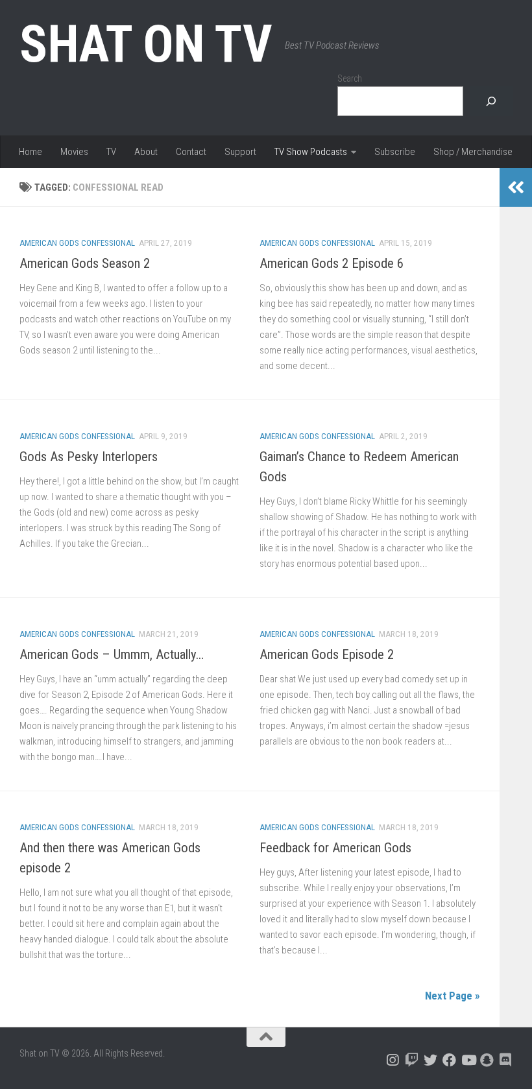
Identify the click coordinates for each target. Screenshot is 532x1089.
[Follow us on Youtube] (468, 1060)
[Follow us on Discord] (506, 1060)
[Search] (491, 101)
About (146, 152)
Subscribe (394, 152)
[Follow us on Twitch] (411, 1060)
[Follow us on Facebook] (449, 1060)
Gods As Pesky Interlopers (88, 456)
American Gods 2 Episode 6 (332, 263)
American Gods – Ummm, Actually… (111, 654)
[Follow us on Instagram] (393, 1060)
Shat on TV (145, 44)
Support (240, 152)
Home (30, 152)
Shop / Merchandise (473, 152)
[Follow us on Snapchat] (487, 1060)
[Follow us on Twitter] (430, 1060)
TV (111, 152)
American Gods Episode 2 (327, 654)
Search (349, 78)
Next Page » (452, 995)
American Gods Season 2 (84, 263)
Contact (191, 152)
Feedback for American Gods (335, 848)
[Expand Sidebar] (516, 187)
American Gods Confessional (77, 243)
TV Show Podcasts (310, 152)
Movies (74, 152)
